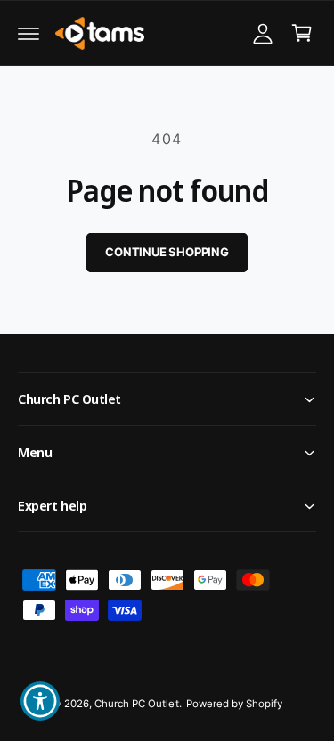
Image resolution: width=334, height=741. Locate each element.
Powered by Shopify (234, 703)
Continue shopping (167, 252)
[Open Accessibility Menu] (40, 701)
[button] (28, 32)
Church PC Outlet (136, 703)
